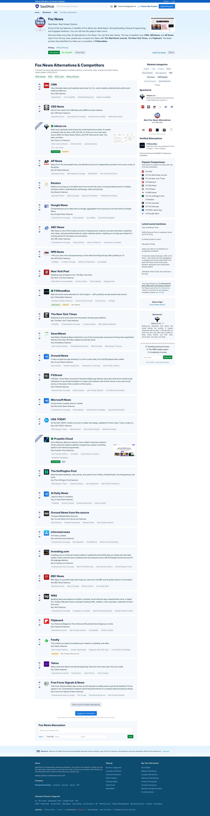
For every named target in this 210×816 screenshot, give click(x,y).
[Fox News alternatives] (40, 22)
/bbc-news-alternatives (46, 573)
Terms (60, 810)
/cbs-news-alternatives (46, 104)
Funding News (111, 781)
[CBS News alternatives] (46, 107)
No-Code (42, 801)
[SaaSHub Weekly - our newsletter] (111, 6)
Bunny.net (81, 810)
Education (158, 804)
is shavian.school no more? (151, 239)
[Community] (115, 6)
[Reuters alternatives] (46, 184)
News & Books (147, 73)
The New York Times (138, 38)
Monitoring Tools (137, 804)
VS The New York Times (155, 178)
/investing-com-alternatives (48, 549)
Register (166, 1)
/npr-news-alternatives (46, 249)
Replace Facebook (149, 771)
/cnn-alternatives (44, 82)
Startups (62, 1)
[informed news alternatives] (46, 533)
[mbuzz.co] (46, 127)
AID (46, 494)
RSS (170, 73)
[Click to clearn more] (105, 751)
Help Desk (45, 804)
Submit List (110, 785)
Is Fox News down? (157, 305)
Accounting (77, 804)
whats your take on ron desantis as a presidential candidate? (155, 250)
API (78, 785)
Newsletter (110, 788)
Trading (157, 85)
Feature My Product (148, 6)
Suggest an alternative (86, 713)
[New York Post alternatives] (46, 272)
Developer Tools (54, 801)
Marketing (66, 804)
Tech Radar (145, 767)
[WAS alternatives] (46, 596)
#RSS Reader (40, 76)
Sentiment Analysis (150, 81)
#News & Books (72, 76)
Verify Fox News (159, 52)
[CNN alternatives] (46, 85)
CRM (37, 804)
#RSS (50, 76)
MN (46, 401)
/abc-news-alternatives (46, 225)
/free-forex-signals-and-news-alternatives (54, 680)
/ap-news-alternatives (46, 158)
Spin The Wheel (105, 810)
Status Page (80, 52)
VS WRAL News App (153, 210)
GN (46, 357)
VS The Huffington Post (154, 196)
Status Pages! (111, 778)
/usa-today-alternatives (46, 417)
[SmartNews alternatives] (46, 334)
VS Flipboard (150, 182)
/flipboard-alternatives (46, 618)
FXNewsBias (101, 41)
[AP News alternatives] (46, 162)
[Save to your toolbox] (40, 29)
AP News (169, 35)
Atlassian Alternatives (150, 778)
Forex (153, 69)
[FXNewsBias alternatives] (46, 291)
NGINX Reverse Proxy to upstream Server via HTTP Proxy (157, 233)
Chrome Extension (113, 774)
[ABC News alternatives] (46, 228)
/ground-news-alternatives (48, 353)
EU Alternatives (164, 288)
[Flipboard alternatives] (46, 621)
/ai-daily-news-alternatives (48, 490)
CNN (146, 35)
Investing (161, 69)
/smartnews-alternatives (47, 331)
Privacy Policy (50, 810)
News (169, 69)
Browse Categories (113, 767)
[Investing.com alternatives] (46, 552)
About (72, 785)
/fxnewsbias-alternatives (47, 288)
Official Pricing (62, 48)
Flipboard (157, 38)
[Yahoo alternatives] (46, 664)
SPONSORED (38, 125)
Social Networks (164, 81)
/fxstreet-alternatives (45, 372)
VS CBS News (151, 185)
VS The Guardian (152, 203)
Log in (41, 736)
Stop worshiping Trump (150, 227)
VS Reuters (149, 199)
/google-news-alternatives (48, 202)
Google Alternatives (149, 774)
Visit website (54, 52)
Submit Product (166, 6)
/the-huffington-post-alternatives (50, 468)
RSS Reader (162, 77)
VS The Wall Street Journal (156, 175)
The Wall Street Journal (116, 38)
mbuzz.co (156, 323)
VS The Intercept (152, 206)
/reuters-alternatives (45, 180)
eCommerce (88, 804)
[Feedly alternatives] (46, 640)
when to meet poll (128, 810)
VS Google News (152, 213)
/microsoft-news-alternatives (48, 397)
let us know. (160, 292)
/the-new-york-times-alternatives (50, 311)
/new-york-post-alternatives (48, 269)
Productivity (56, 804)
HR (96, 804)
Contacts (56, 785)
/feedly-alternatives (45, 637)
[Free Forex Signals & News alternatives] (46, 683)
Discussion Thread (148, 244)
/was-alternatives (44, 593)
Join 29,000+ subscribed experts (157, 362)
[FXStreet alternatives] (46, 376)
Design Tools (68, 801)
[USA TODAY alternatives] (46, 420)
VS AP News (150, 189)
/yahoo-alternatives (45, 660)
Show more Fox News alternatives (86, 704)
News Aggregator (161, 73)
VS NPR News (151, 192)
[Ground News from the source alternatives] (46, 513)
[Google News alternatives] (46, 206)
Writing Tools (104, 804)
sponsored (166, 751)
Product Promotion (43, 785)
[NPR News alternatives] (46, 252)
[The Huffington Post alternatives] (46, 472)
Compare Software (113, 771)
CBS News (155, 35)
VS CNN (148, 171)
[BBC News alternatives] (46, 577)
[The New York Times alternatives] (46, 315)
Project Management (120, 804)
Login (173, 1)
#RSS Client (59, 76)
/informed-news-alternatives (48, 529)
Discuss (65, 785)
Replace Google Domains (151, 788)
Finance (146, 69)
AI (36, 801)
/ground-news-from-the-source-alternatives (55, 510)
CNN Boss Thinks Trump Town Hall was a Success (156, 273)
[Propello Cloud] (46, 439)
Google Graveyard (148, 785)
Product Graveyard (149, 781)
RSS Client (151, 77)
